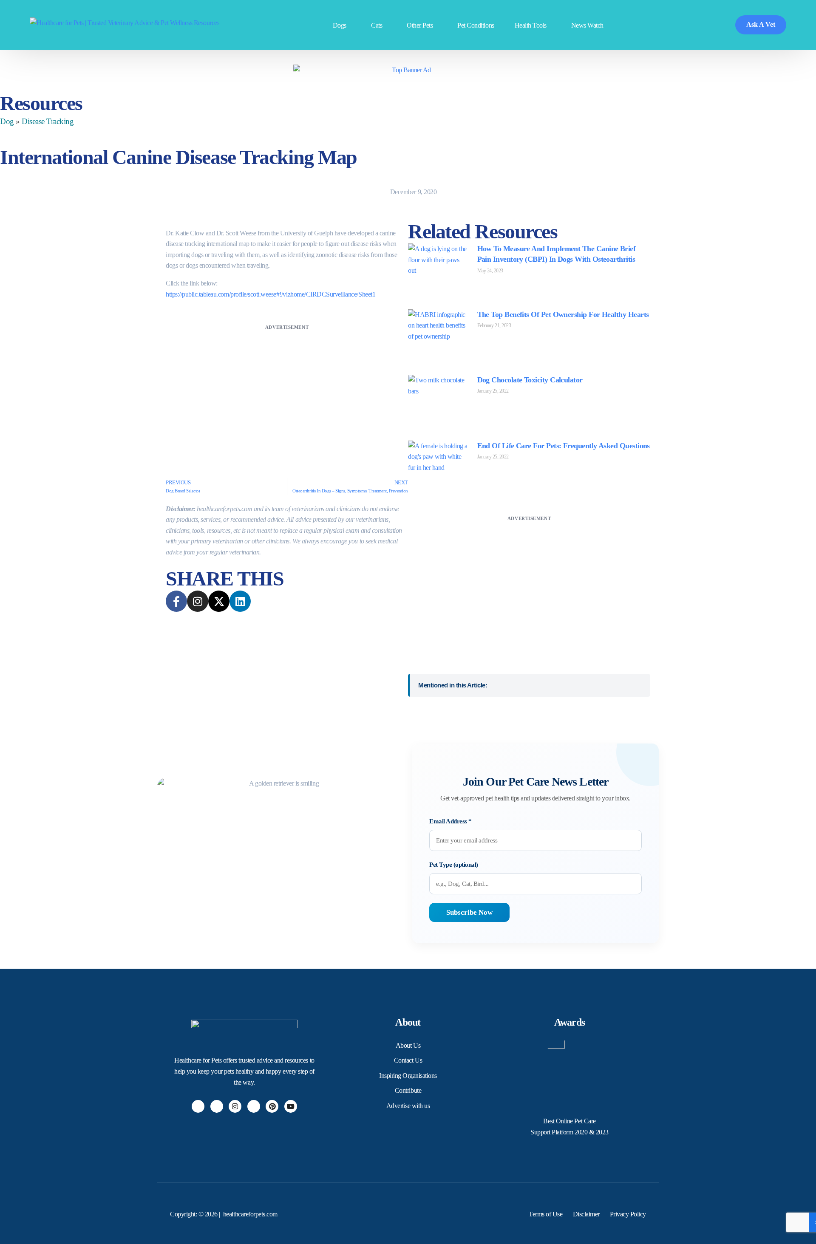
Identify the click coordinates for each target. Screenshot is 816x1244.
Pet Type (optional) (453, 864)
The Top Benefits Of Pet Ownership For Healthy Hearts (563, 314)
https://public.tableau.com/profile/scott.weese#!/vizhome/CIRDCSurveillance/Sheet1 (270, 294)
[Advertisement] (287, 391)
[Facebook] (198, 1106)
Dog (7, 121)
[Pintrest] (272, 1106)
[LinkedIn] (253, 1106)
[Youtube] (290, 1106)
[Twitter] (216, 1106)
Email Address (450, 821)
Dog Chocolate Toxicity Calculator (530, 380)
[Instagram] (235, 1106)
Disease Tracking (48, 121)
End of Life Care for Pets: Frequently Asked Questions (563, 445)
